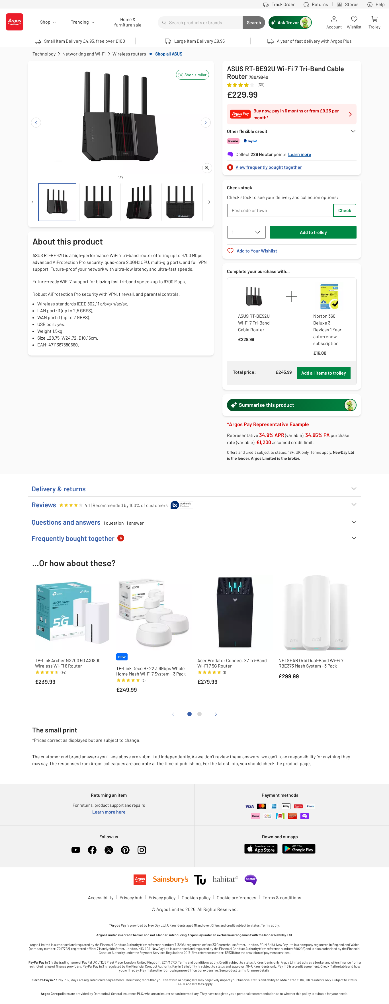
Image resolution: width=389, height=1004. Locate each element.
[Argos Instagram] (142, 850)
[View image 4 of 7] (180, 202)
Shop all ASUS (168, 53)
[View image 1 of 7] (57, 202)
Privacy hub (131, 897)
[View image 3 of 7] (139, 202)
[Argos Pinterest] (125, 850)
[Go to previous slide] (36, 123)
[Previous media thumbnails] (32, 202)
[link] (292, 166)
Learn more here (109, 811)
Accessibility (100, 897)
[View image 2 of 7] (98, 202)
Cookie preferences (236, 897)
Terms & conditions (282, 897)
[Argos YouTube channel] (76, 850)
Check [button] (344, 210)
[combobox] (200, 22)
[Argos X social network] (109, 850)
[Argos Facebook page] (92, 850)
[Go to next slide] (206, 123)
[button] (192, 75)
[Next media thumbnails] (209, 202)
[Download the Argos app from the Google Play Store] (299, 852)
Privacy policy (162, 897)
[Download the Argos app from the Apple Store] (261, 852)
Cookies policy (196, 897)
